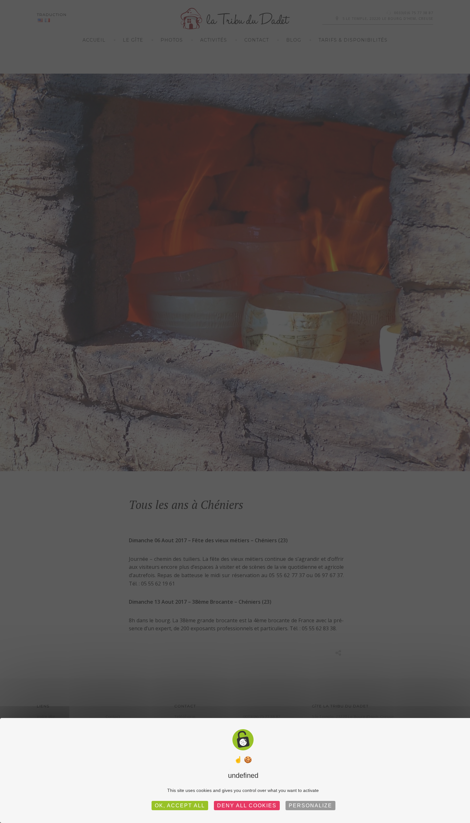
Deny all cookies (247, 805)
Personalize (310, 805)
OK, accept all (180, 805)
